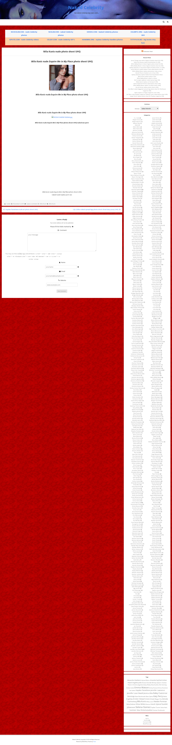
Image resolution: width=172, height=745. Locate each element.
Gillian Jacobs (136, 551)
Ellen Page (136, 476)
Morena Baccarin (156, 399)
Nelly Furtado (156, 425)
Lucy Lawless (155, 311)
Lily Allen (155, 289)
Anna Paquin (136, 227)
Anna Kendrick (137, 223)
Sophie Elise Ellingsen (156, 592)
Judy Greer (156, 139)
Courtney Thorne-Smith (136, 406)
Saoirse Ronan (156, 533)
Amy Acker (136, 200)
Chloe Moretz (136, 375)
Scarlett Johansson (155, 554)
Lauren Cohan (156, 270)
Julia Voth (156, 148)
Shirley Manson (156, 572)
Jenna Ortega (136, 635)
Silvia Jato (156, 577)
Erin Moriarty (136, 515)
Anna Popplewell (136, 229)
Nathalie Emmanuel (155, 422)
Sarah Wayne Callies (155, 552)
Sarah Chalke (155, 540)
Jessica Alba (136, 654)
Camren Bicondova (136, 318)
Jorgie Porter (155, 136)
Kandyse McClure (156, 164)
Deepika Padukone (136, 431)
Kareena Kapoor (155, 166)
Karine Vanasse (156, 171)
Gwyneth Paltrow (136, 556)
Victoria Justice (155, 645)
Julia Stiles (156, 146)
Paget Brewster (156, 454)
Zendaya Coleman (156, 662)
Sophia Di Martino (156, 588)
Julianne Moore (156, 154)
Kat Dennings (155, 173)
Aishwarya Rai (136, 139)
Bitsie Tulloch (136, 284)
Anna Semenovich (136, 232)
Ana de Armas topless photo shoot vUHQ (147, 87)
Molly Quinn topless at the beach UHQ (147, 82)
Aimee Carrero (136, 136)
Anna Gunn (137, 221)
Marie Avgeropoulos (155, 336)
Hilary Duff (136, 579)
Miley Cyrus (155, 374)
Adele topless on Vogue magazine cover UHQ (147, 92)
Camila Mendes (136, 315)
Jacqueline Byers (136, 603)
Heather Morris (136, 576)
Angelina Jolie (136, 213)
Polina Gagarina (155, 476)
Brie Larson (136, 297)
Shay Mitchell (156, 569)
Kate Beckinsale (155, 177)
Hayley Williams (136, 570)
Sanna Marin (155, 531)
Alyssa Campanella (136, 179)
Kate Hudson (155, 180)
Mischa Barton (156, 386)
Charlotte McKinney (136, 368)
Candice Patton (136, 323)
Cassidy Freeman (136, 345)
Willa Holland (155, 653)
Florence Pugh (136, 531)
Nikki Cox (155, 436)
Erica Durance (136, 511)
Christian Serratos (137, 377)
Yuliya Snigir (155, 656)
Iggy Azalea (136, 588)
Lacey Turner (155, 248)
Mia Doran (156, 363)
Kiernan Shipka (156, 221)
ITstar (94, 741)
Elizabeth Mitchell (136, 472)
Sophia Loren (155, 590)
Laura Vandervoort (155, 264)
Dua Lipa (136, 452)
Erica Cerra (136, 510)
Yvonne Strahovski (155, 658)
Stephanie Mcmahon (156, 606)
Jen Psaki (136, 626)
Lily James (156, 295)
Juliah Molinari (156, 150)
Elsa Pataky (136, 479)
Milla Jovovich (156, 375)
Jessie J (137, 667)
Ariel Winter (136, 252)
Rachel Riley (155, 484)
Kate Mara (156, 182)
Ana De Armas (136, 207)
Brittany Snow (136, 304)
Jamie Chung (136, 613)
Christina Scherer (136, 386)
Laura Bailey (155, 255)
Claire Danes (136, 391)
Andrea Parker (137, 209)
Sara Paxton (155, 536)
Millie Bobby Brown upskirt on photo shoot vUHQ (147, 85)
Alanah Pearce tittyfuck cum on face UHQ (147, 73)
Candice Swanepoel (136, 325)
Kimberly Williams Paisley (156, 225)
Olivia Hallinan (156, 445)
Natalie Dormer (155, 413)
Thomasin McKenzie (155, 628)
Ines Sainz (136, 592)
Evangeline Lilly (136, 524)
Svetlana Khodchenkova (155, 610)
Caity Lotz (136, 311)
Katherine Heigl (156, 189)
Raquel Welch (156, 492)
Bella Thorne (136, 273)
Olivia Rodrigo (156, 451)
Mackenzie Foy (156, 315)
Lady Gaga (156, 250)
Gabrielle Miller (136, 535)
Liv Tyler (156, 306)
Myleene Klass (156, 404)
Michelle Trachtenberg (155, 370)
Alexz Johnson (136, 152)
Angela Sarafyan (136, 211)
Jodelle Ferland (156, 123)
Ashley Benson (136, 254)
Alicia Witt (136, 164)
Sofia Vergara (155, 585)
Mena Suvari (155, 361)
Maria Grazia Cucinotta (155, 329)
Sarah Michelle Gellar (155, 549)
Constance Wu (137, 399)
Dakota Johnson (136, 411)
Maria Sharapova (156, 332)
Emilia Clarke (136, 481)
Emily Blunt (136, 484)
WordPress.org (147, 724)
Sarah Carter (155, 538)
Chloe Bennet (136, 372)
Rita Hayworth (156, 504)
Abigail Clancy (136, 119)
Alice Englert (136, 157)
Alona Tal (136, 173)
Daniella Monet (136, 418)
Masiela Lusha (156, 347)
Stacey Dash (155, 601)
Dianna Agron (136, 445)
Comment (63, 230)
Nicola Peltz (155, 429)
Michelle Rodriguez (155, 368)
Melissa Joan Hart (156, 357)
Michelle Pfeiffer (155, 366)
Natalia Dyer (155, 409)
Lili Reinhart (155, 288)
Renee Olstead (156, 497)
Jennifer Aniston (136, 638)
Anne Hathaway (136, 239)
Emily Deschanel (136, 486)
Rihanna (155, 502)
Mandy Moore (156, 323)
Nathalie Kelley (156, 424)
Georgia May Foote (136, 545)
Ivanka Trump (136, 599)
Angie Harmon (136, 216)
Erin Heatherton (136, 513)
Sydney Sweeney (155, 612)
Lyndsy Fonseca (156, 313)
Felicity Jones (136, 529)
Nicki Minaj (156, 427)
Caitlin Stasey (136, 309)
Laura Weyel (155, 266)
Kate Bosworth (156, 179)
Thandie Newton (156, 626)
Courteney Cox (136, 404)
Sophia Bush (155, 586)
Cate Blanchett (136, 347)
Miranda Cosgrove (156, 381)
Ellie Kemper (136, 477)
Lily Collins (156, 293)
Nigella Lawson (156, 434)
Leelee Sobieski (156, 277)
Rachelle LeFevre (156, 490)
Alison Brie (136, 166)
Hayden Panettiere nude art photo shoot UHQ (21, 209)
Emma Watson (136, 502)
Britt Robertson (136, 300)
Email (63, 271)
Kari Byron (156, 170)
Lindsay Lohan (155, 298)
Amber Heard (136, 196)
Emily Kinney (136, 488)
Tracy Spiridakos (155, 635)
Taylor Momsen (156, 620)
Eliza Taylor (136, 468)
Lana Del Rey (155, 252)
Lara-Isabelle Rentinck (156, 254)
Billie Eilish (136, 280)
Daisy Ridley (136, 408)
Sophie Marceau (155, 595)
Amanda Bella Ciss (136, 182)
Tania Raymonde (156, 615)
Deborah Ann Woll (137, 429)
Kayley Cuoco (155, 205)
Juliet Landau (155, 155)
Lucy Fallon (156, 307)
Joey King (155, 128)
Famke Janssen (136, 527)
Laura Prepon (156, 263)
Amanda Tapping (136, 191)
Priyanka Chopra (155, 477)
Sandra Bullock (156, 529)
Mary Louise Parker (155, 343)
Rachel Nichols (156, 483)
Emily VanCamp (136, 495)
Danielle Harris (136, 420)
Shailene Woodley (156, 560)
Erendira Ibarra (136, 508)
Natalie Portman (155, 415)
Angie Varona (136, 218)
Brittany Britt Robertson (136, 302)
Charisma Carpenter (136, 359)
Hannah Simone (136, 565)
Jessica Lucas (136, 660)
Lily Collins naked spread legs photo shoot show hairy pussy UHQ (96, 209)
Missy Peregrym (155, 388)
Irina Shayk (137, 595)
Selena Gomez (155, 556)
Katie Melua (155, 200)
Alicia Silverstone (136, 161)
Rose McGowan (156, 517)
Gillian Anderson (136, 549)
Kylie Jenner (155, 245)
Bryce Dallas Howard (136, 307)
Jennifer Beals (136, 640)
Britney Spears (136, 298)
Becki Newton (136, 272)
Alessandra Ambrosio (136, 145)
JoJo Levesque (156, 130)
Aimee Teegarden (136, 137)
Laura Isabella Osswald (155, 259)
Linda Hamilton (156, 297)
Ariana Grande (136, 250)
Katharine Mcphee (156, 187)
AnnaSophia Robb (136, 236)
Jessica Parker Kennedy (136, 662)
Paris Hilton (156, 458)
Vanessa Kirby (156, 644)
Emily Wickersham (136, 497)
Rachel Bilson (155, 479)
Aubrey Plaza (136, 263)
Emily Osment (136, 490)
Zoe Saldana (155, 665)
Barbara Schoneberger (136, 270)
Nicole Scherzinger (156, 433)
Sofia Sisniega (156, 583)
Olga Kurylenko (156, 443)
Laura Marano (156, 261)
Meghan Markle (156, 350)
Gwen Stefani (136, 554)
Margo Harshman (156, 325)
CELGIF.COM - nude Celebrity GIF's (61, 39)
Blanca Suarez (136, 288)
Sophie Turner (155, 599)
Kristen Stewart (155, 238)
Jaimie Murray (136, 612)
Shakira (156, 561)
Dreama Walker (136, 451)
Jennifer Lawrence (136, 645)
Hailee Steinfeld (136, 558)
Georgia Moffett (136, 547)
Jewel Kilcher (155, 118)
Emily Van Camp (136, 493)
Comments (147, 722)
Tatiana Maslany (156, 619)
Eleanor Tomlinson (136, 459)
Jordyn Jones (155, 134)
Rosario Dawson (155, 511)
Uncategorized (155, 638)
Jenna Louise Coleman (136, 633)
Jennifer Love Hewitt (136, 649)
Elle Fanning (136, 474)
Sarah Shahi (156, 551)
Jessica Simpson (136, 663)
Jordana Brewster (156, 132)
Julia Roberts (155, 145)
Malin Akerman (156, 322)
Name (63, 262)
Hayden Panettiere (136, 567)
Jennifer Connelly (136, 642)
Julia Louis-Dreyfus (156, 143)
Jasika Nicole (136, 622)
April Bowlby (136, 247)
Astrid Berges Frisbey (136, 261)
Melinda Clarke (156, 352)
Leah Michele (156, 273)
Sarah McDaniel (155, 547)
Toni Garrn (156, 633)
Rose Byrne (156, 513)
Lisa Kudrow (155, 302)
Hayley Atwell (136, 569)
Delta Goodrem (136, 433)
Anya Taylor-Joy (136, 245)
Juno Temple (155, 157)
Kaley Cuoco (155, 162)
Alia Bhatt (136, 155)
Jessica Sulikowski (136, 665)
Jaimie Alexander (136, 610)
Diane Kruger (136, 442)
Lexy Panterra (156, 286)
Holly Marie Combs (136, 585)
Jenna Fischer (136, 631)
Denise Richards (136, 438)
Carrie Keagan (136, 341)
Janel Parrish (136, 619)
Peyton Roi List (156, 468)
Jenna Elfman (136, 629)
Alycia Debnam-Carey (136, 175)
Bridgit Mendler (136, 295)
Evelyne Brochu (136, 526)
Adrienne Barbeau (137, 134)
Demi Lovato (136, 434)
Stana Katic (155, 604)
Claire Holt (136, 395)
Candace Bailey (136, 320)
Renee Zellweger (156, 499)
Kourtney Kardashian (156, 230)
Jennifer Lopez (137, 647)
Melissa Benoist (155, 354)
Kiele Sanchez (156, 220)
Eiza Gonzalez (136, 458)
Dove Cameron (136, 449)
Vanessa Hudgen (155, 642)
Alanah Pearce (136, 143)
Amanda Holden (136, 186)
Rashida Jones (156, 493)
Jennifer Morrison (136, 651)
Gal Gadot (136, 536)
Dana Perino (136, 415)
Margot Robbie (155, 327)
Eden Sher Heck (136, 454)
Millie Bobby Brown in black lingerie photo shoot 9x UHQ (147, 64)
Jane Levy (136, 617)
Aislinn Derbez (136, 141)
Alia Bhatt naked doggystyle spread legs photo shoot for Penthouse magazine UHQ (147, 90)
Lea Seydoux (155, 272)
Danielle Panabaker (136, 422)
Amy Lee (136, 204)
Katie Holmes (156, 196)
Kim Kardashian (155, 223)
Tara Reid (156, 617)
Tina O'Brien (155, 629)
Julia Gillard (156, 141)
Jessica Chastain (136, 658)
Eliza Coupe (136, 465)
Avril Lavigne (136, 264)
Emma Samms (136, 499)
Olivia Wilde (155, 452)
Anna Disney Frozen (136, 220)
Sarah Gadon (155, 542)
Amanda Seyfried (136, 189)
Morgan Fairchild (156, 400)
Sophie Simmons (155, 597)
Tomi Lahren (155, 631)
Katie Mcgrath (156, 198)
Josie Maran (155, 137)
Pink (156, 472)
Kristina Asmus (156, 241)
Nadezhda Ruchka (156, 406)
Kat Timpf (156, 175)
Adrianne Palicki (136, 132)
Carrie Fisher (136, 340)
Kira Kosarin (155, 227)
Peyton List (156, 467)
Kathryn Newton (155, 193)
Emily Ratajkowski (137, 492)
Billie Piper (137, 282)
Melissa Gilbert (156, 356)
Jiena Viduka (155, 121)
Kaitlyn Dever (156, 161)
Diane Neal (136, 443)
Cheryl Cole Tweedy (136, 370)
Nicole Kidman (156, 431)
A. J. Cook (136, 118)
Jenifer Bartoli (136, 628)
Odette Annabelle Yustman (155, 442)
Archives (137, 108)
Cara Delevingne (136, 329)
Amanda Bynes (136, 184)
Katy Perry (155, 202)
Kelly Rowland (156, 214)
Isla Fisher (136, 597)
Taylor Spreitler (156, 622)
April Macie (136, 248)
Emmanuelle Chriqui (136, 504)
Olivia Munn (155, 449)
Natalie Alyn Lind (156, 411)
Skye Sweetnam (156, 579)
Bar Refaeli (137, 266)
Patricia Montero (156, 461)
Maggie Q (155, 318)
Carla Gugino (136, 334)
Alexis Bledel (136, 148)
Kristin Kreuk (155, 239)
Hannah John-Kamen (136, 561)
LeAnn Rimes (155, 275)
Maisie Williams (155, 320)
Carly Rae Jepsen (136, 336)
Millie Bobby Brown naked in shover (147, 78)
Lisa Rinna (156, 304)
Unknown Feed (148, 51)
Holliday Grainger (136, 583)
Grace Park (137, 552)
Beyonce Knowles (136, 279)
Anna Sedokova (136, 230)
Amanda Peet (136, 187)
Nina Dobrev (155, 440)
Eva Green (136, 517)
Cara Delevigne (136, 327)
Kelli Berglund (156, 209)
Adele (136, 125)
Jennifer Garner (136, 644)
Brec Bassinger (136, 291)
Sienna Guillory (156, 574)
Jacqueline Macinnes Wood (136, 604)
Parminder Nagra (156, 459)
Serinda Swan (156, 558)
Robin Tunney (156, 508)
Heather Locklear (136, 574)
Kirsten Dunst (156, 229)
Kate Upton (155, 184)
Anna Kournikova (136, 225)
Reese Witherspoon (155, 495)
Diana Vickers (136, 440)
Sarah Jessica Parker (155, 545)
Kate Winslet (155, 186)
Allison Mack (136, 170)
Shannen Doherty (156, 563)
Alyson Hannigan (136, 177)
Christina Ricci (137, 384)
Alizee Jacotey (136, 168)
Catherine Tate (136, 352)
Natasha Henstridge (155, 418)
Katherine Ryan (156, 191)
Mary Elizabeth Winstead (156, 341)
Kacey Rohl (156, 159)
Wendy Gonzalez (155, 647)
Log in (147, 718)
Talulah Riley (155, 613)
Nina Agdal (156, 438)
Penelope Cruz (156, 463)
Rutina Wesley (156, 522)
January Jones (136, 620)
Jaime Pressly (136, 608)
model (156, 390)
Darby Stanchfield (136, 424)
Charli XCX (136, 361)
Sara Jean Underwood (156, 535)
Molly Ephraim (156, 391)
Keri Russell (156, 218)
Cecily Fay (136, 357)
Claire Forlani (136, 393)
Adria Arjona (136, 128)
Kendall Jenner (156, 216)
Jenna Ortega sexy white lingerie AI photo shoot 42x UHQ (147, 60)
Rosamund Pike (156, 510)
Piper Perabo (155, 474)
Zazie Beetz (156, 660)
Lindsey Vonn (155, 300)
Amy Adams (136, 202)
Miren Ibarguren (155, 384)
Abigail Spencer (136, 121)
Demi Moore (136, 436)
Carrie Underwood (136, 343)
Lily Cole (156, 291)
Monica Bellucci (155, 395)
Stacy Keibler (155, 603)
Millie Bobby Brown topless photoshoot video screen (147, 71)
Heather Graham (136, 572)
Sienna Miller (155, 576)
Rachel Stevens (156, 486)
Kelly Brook (156, 213)
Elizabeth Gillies (136, 470)
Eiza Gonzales (136, 456)
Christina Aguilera (136, 379)
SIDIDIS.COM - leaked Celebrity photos (102, 32)
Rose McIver (155, 518)
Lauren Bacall (156, 268)
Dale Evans (136, 413)
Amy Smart (136, 205)
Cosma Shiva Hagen (136, 400)
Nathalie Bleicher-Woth (155, 420)
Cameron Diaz (136, 313)
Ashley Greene (136, 255)
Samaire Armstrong (155, 527)
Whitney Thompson (155, 651)
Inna (136, 594)
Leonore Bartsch (155, 284)
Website (63, 280)
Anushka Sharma (136, 243)
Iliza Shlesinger (136, 590)
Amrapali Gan (136, 198)
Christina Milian (136, 383)
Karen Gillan (155, 168)
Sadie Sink (156, 524)
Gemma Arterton (136, 538)
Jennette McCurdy (136, 637)
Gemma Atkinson (136, 540)
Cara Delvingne (136, 331)
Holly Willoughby (136, 586)
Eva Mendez (136, 520)
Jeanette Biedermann (137, 624)
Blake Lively (136, 286)
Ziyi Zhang (156, 663)
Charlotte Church (136, 365)
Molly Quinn (155, 393)
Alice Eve (136, 159)
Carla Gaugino (136, 332)
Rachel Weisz (155, 488)
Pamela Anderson (156, 456)
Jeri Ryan (136, 653)
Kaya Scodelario (155, 204)
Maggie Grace (156, 316)
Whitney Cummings (155, 649)
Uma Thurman (156, 637)
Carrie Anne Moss (136, 338)
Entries (147, 720)
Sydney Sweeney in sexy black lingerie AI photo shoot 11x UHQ (147, 67)
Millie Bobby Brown (155, 377)
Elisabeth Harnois (136, 461)
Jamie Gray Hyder (136, 615)
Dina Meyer (136, 447)
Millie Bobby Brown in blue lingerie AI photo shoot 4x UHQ (147, 66)
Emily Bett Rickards (136, 483)
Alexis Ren (136, 150)
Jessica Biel (136, 656)
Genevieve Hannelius (136, 544)
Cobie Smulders (136, 397)
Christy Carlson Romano (136, 388)
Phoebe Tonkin (156, 470)
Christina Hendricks (136, 381)
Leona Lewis (155, 282)
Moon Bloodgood (156, 397)
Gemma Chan (136, 542)
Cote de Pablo (136, 402)
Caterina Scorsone (136, 348)
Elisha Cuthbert (136, 463)
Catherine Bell (137, 350)
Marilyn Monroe (155, 338)
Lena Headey (155, 280)
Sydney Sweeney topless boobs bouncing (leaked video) (147, 74)
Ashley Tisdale (136, 259)
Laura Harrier (156, 257)
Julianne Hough (156, 152)
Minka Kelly (156, 379)
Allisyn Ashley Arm (136, 171)
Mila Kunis (43, 204)
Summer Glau (155, 608)
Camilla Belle (136, 316)
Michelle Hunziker (156, 365)
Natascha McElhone (155, 416)
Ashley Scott (136, 257)
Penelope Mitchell (156, 465)
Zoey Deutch (155, 667)
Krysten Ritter (156, 243)
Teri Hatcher (155, 624)
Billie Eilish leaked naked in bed (147, 76)
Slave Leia (156, 581)
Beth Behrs (137, 275)
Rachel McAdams (156, 481)
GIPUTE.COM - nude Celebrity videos (24, 39)
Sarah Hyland (155, 544)
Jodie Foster (155, 127)
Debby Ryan (136, 427)
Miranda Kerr (155, 383)
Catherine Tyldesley (136, 354)
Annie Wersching (136, 241)
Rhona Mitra (155, 501)
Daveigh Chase (136, 425)
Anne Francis (136, 238)
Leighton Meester (156, 279)
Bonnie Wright (136, 289)
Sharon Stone (155, 567)
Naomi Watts (155, 408)
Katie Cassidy (156, 195)
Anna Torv (136, 234)
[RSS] (167, 22)
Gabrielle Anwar (136, 533)
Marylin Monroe (155, 345)
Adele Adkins (136, 127)
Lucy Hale (156, 309)
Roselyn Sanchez (155, 520)
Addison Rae (136, 123)
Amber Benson (136, 195)
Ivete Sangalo (136, 601)
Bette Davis (136, 277)
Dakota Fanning (136, 409)
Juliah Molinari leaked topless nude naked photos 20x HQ (147, 69)
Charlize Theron (136, 363)
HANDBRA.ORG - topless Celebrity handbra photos (102, 39)
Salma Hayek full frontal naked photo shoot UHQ (147, 83)
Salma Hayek (155, 526)
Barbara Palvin (136, 268)
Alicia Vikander (136, 162)
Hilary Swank (136, 581)
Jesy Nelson (136, 669)
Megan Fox (155, 348)
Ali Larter (136, 154)
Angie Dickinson (136, 214)
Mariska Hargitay (156, 340)
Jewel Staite (155, 119)
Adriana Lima (136, 130)
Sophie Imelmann (156, 594)
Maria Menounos (156, 331)
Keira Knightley (155, 207)
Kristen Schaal (156, 236)
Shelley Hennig (156, 570)
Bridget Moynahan (136, 293)
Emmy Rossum (136, 506)
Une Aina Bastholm (155, 640)
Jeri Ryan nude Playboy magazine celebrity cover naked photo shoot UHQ (147, 94)
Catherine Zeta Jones (136, 356)
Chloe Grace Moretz (136, 374)
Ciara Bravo (136, 390)
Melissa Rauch (155, 359)
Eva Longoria (136, 518)
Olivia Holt (156, 447)
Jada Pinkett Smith (136, 606)
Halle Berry (136, 560)
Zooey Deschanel (155, 669)
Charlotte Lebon (136, 366)
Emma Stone (136, 501)
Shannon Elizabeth (156, 565)
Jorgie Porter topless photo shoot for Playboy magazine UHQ (147, 96)
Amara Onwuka (136, 193)
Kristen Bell (156, 234)
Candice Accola (136, 322)
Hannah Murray (136, 563)
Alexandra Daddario (136, 146)
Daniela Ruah (136, 416)
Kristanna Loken (155, 232)
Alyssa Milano (136, 180)
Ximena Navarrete (156, 654)
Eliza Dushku (136, 467)
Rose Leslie (156, 515)
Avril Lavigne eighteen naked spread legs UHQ (147, 80)
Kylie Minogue (156, 247)
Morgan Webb (156, 402)
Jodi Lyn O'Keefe (155, 125)
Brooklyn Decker (136, 306)
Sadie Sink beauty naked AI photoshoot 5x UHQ (147, 62)
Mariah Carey (156, 334)
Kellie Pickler (155, 211)
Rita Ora (156, 506)
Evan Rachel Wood (136, 522)
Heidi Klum (137, 577)
